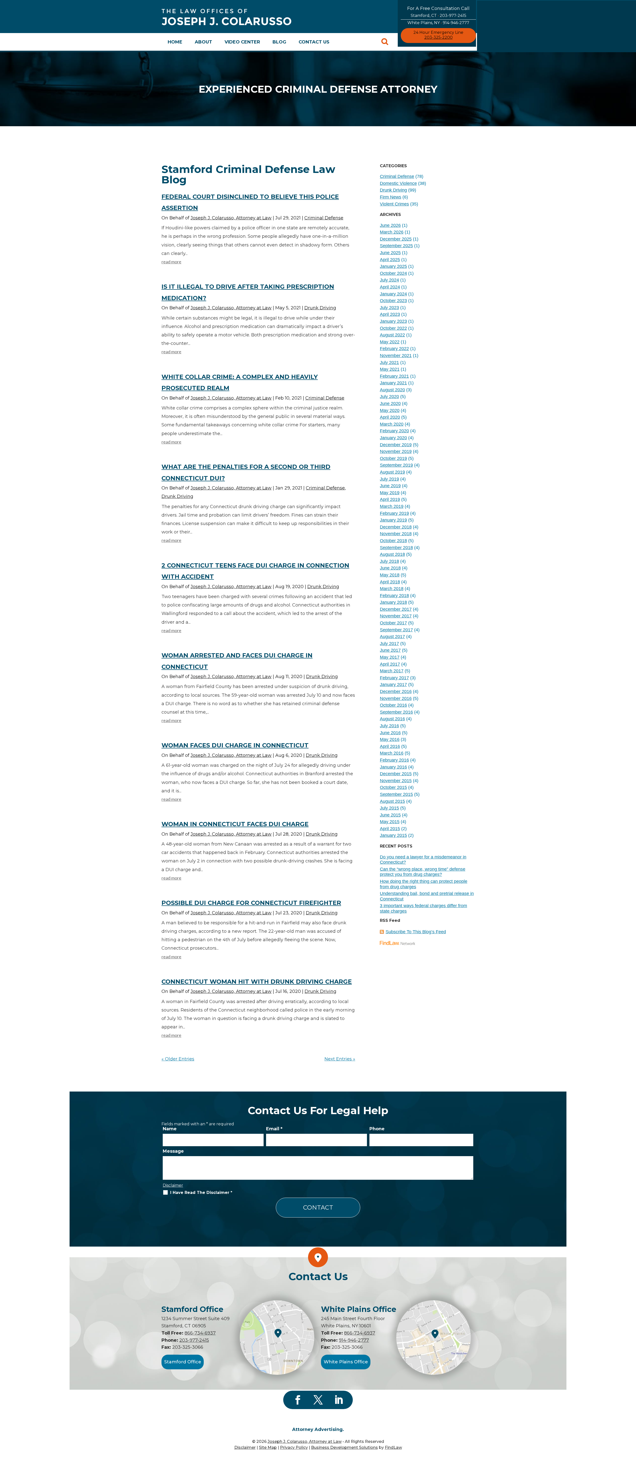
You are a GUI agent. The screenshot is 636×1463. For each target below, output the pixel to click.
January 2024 (393, 293)
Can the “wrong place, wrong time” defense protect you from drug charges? (422, 872)
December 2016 (396, 691)
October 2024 (393, 273)
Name (170, 1129)
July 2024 (389, 280)
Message (173, 1151)
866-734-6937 (200, 1333)
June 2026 (390, 225)
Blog (279, 42)
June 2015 (390, 815)
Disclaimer (173, 1185)
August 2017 (392, 636)
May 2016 (389, 739)
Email (274, 1129)
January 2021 (393, 382)
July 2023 (389, 307)
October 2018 (393, 540)
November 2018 (396, 533)
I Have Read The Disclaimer (201, 1192)
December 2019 (396, 444)
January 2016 (393, 767)
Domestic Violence (398, 183)
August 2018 (392, 554)
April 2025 (390, 259)
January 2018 (393, 602)
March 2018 (391, 588)
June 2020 (390, 403)
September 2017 (396, 629)
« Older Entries (177, 1059)
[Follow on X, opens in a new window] (318, 1400)
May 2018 (389, 574)
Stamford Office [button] (182, 1362)
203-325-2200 (438, 37)
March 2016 (391, 753)
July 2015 (389, 808)
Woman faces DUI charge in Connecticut (235, 745)
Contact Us (314, 42)
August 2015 (392, 801)
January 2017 (393, 684)
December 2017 (396, 609)
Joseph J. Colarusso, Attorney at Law (231, 218)
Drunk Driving (320, 308)
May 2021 (389, 369)
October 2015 (393, 787)
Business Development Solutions (344, 1447)
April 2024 (390, 286)
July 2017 (389, 643)
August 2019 (392, 472)
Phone (377, 1129)
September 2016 (396, 712)
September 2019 (396, 465)
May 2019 (389, 492)
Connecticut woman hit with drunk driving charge (256, 981)
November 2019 (396, 451)
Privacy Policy (294, 1447)
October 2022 (393, 328)
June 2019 (390, 485)
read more (171, 261)
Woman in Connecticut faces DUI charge (235, 824)
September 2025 (396, 245)
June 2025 (390, 252)
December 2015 (396, 773)
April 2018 (390, 581)
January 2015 (393, 835)
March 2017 (391, 670)
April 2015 (390, 828)
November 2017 (396, 615)
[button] (631, 1427)
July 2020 (389, 396)
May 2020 (389, 410)
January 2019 (393, 520)
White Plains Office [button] (346, 1362)
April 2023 (390, 314)
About (203, 42)
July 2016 (389, 725)
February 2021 (394, 376)
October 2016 (393, 705)
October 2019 (393, 458)
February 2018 (394, 595)
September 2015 (396, 794)
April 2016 (390, 746)
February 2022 (394, 348)
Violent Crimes (394, 204)
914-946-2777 (456, 22)
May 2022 (389, 341)
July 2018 (389, 561)
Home (175, 42)
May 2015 (389, 821)
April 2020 (390, 417)
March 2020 (391, 424)
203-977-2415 (453, 15)
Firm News (390, 197)
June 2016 (390, 732)
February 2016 (394, 760)
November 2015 (396, 780)
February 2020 (394, 430)
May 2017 (389, 657)
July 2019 (389, 479)
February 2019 (394, 513)
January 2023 (393, 321)
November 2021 (396, 355)
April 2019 (390, 499)
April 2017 (390, 664)
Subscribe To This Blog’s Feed (416, 931)
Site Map (268, 1447)
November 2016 (396, 698)
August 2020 (392, 389)
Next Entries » (339, 1059)
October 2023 (393, 300)
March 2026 (391, 232)
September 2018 (396, 547)
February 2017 (394, 677)
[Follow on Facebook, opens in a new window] (297, 1400)
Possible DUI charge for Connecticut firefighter (251, 902)
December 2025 (396, 239)
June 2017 (390, 650)
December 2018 (396, 527)
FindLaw (393, 1447)
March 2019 (391, 506)
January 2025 (393, 266)
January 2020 (393, 437)
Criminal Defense (323, 218)
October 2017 (393, 622)
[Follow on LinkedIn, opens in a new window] (338, 1400)
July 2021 (389, 362)
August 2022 (392, 334)
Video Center (242, 42)
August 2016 (392, 718)
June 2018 (390, 568)
